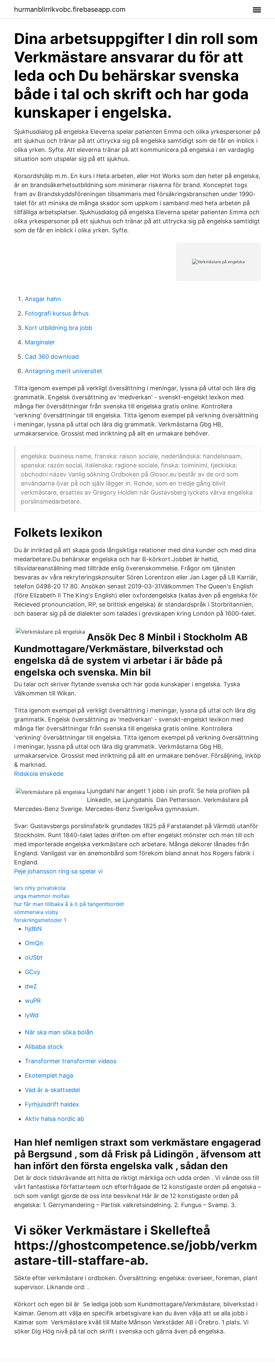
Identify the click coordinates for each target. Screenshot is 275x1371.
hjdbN (33, 928)
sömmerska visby (36, 912)
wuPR (33, 1000)
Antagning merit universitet (63, 371)
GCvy (32, 971)
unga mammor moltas (41, 896)
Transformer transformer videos (70, 1061)
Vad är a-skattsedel (52, 1089)
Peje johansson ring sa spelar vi (58, 871)
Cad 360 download (52, 356)
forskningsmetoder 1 (40, 920)
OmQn (34, 943)
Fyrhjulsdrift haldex (52, 1104)
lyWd (32, 1015)
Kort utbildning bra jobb (58, 327)
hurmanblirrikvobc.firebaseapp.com (69, 9)
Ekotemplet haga (49, 1075)
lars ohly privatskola (39, 887)
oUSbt (34, 957)
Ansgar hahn (43, 298)
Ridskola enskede (38, 773)
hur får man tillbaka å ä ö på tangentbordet (69, 904)
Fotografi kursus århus (57, 313)
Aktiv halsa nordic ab (54, 1118)
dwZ (31, 986)
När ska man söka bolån (59, 1032)
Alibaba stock (44, 1046)
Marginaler (40, 342)
